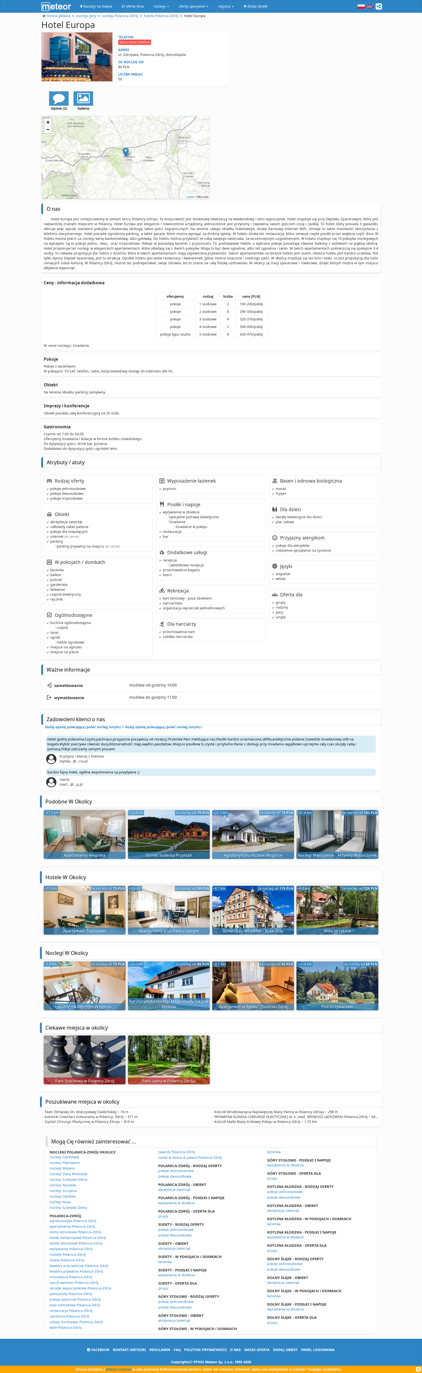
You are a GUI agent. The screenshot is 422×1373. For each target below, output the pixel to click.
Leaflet (190, 197)
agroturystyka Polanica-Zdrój (73, 1220)
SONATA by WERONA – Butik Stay (253, 931)
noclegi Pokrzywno (65, 1162)
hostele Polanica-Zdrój (68, 1254)
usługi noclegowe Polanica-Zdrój (76, 1322)
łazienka (165, 1261)
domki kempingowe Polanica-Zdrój (78, 1237)
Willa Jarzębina (337, 931)
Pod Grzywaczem (337, 1006)
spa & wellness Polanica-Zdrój (74, 1282)
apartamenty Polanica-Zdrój (72, 1226)
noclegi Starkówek (64, 1157)
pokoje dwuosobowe (174, 1176)
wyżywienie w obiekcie (176, 1203)
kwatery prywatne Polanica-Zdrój (76, 1271)
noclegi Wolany (62, 1168)
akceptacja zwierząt (174, 1189)
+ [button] (48, 122)
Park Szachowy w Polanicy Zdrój (84, 1081)
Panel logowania (318, 1349)
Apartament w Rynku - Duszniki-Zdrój (253, 1006)
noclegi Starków (62, 1196)
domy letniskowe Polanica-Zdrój (75, 1232)
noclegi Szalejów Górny (68, 1179)
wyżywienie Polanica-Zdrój (71, 1248)
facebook (99, 1349)
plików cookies (118, 1369)
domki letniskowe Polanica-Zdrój (76, 1243)
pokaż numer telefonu (134, 42)
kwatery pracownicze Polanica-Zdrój (79, 1265)
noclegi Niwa (60, 1202)
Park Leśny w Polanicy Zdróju (169, 1081)
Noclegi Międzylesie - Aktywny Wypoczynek (337, 855)
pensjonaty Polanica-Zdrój (71, 1293)
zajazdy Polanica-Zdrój (176, 1152)
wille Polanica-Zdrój (66, 1327)
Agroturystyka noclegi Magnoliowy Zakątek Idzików (169, 1004)
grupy (163, 1216)
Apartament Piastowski (84, 931)
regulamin (159, 1349)
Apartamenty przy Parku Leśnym (169, 931)
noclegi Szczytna (63, 1190)
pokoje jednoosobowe (176, 1170)
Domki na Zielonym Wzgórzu (84, 1006)
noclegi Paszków (63, 1185)
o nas (235, 1349)
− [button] (48, 130)
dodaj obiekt (285, 1349)
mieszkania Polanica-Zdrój (71, 1277)
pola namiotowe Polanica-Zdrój (75, 1305)
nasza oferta (257, 1349)
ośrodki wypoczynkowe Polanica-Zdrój (80, 1288)
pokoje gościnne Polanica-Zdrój (75, 1299)
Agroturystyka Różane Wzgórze (253, 855)
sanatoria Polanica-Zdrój (69, 1316)
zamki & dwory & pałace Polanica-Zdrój (190, 1157)
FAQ (177, 1349)
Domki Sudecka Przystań (169, 855)
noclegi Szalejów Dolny (68, 1207)
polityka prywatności (205, 1349)
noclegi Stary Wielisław (68, 1174)
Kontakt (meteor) (129, 1349)
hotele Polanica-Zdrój (67, 1260)
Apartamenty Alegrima (85, 855)
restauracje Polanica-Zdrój (71, 1310)
